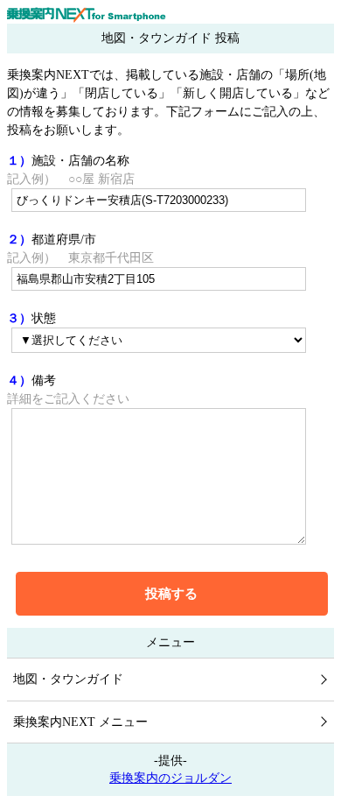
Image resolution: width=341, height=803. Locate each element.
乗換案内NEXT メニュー (80, 722)
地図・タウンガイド (68, 679)
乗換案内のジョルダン (170, 778)
